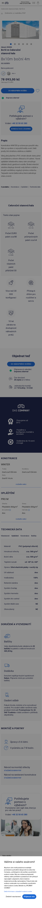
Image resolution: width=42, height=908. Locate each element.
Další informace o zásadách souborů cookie (18, 891)
